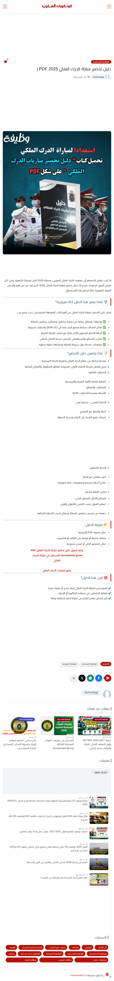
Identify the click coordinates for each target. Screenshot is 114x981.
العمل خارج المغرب (57, 947)
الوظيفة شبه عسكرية (30, 953)
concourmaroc (77, 975)
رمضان (11, 953)
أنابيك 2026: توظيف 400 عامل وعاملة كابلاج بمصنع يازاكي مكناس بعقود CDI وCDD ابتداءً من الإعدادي (48, 849)
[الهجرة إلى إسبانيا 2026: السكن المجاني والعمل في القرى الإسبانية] (99, 864)
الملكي (57, 560)
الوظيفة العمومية (69, 664)
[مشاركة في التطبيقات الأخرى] (73, 678)
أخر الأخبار (102, 947)
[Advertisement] (57, 38)
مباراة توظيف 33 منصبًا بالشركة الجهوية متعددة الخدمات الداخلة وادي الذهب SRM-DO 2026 (47, 803)
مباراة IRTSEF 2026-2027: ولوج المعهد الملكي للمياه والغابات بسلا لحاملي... (96, 744)
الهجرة (12, 947)
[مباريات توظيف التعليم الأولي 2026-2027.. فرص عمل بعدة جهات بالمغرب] (99, 833)
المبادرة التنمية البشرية (32, 947)
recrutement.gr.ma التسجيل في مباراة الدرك (57, 555)
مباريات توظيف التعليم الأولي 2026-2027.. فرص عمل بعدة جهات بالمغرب (53, 831)
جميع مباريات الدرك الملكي (57, 570)
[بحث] (5, 6)
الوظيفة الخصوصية (98, 953)
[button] (98, 678)
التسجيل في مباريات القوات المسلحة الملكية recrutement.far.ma (59, 744)
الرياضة (75, 947)
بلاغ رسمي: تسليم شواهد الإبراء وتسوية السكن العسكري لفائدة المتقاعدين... (19, 744)
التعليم (88, 947)
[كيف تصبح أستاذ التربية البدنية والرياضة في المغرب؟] (99, 879)
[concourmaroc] (57, 6)
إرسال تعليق (100, 772)
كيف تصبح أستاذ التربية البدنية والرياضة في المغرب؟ (64, 877)
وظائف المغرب (64, 960)
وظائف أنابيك (30, 960)
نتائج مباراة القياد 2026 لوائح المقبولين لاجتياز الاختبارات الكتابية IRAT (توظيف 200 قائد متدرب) (47, 818)
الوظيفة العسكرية (101, 62)
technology (98, 77)
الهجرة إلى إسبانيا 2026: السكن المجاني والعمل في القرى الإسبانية (57, 862)
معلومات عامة (99, 960)
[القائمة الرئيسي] (109, 6)
